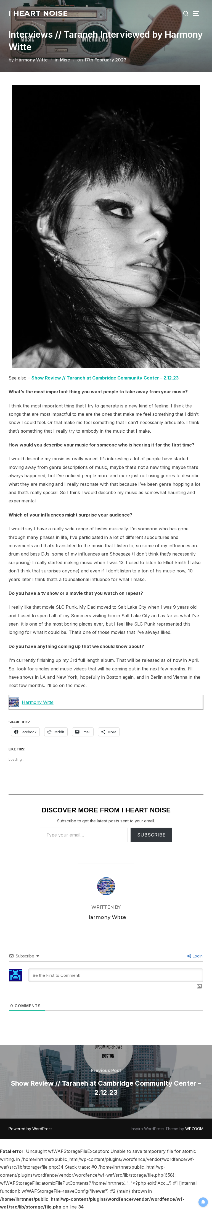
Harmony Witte (31, 60)
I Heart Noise (38, 13)
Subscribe (151, 835)
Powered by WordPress (30, 1128)
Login (197, 956)
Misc (65, 60)
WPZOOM (194, 1128)
